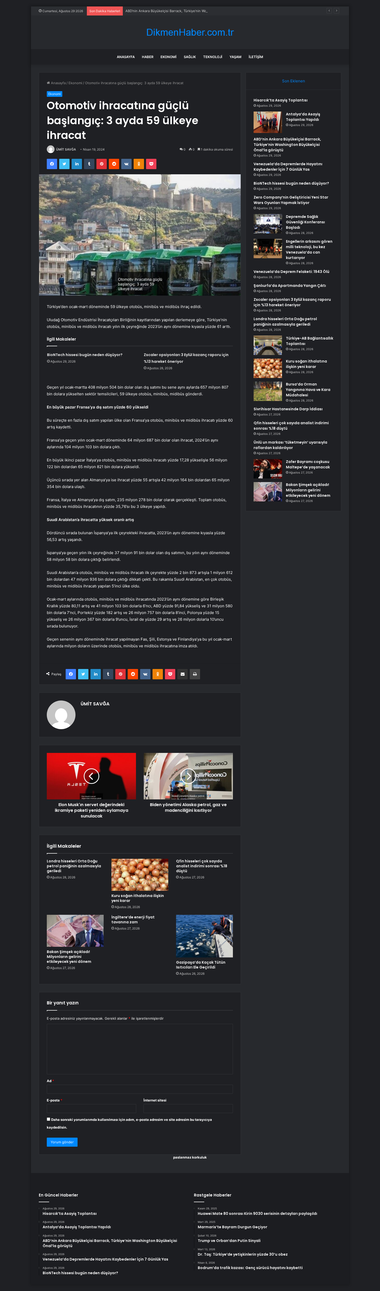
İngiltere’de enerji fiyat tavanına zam (133, 920)
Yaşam (235, 57)
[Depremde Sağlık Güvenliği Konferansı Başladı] (268, 223)
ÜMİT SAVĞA (66, 149)
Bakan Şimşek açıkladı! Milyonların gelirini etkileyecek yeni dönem (69, 956)
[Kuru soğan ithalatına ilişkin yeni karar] (139, 875)
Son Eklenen (293, 80)
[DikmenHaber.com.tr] (190, 32)
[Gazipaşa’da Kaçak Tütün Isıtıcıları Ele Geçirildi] (204, 936)
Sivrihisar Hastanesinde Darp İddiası (288, 409)
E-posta (54, 1100)
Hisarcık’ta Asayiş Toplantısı (281, 100)
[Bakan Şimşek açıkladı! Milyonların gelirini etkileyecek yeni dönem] (75, 931)
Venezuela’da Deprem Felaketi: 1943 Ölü (291, 271)
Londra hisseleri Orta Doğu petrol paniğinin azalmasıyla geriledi (74, 866)
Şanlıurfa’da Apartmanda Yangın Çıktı (290, 285)
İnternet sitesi (154, 1100)
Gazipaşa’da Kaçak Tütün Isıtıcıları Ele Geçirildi (200, 965)
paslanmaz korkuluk (190, 1157)
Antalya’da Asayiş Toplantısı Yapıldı (303, 117)
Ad (50, 1081)
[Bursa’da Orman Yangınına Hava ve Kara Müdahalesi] (268, 391)
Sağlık (190, 57)
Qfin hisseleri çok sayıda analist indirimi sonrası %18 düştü (201, 866)
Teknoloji (212, 57)
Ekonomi (169, 57)
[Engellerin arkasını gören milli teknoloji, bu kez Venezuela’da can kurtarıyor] (268, 248)
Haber (147, 57)
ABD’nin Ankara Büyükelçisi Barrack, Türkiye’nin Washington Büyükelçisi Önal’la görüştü (194, 11)
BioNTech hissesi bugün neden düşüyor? (85, 354)
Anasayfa (126, 57)
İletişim (256, 57)
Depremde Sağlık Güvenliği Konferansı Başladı (305, 222)
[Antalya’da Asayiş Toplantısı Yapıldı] (268, 122)
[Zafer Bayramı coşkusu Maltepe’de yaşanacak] (268, 468)
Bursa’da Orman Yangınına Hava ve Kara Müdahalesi (308, 390)
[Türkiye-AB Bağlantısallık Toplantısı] (268, 345)
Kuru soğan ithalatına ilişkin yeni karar (137, 898)
